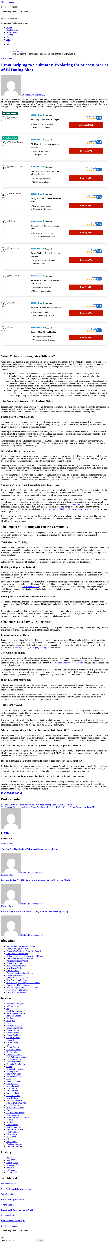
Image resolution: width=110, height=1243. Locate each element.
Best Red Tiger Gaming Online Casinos (23, 982)
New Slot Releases (14, 1100)
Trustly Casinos (12, 1132)
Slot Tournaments (13, 1127)
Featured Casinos (13, 1059)
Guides (9, 1066)
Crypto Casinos (12, 1047)
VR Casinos (11, 1141)
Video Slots (11, 1137)
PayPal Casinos (12, 1105)
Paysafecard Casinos (15, 1108)
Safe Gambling (12, 1115)
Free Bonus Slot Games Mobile (19, 958)
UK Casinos (11, 1134)
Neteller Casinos (13, 1095)
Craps (8, 1045)
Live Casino (11, 1088)
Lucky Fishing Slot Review (18, 949)
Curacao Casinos (13, 1049)
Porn (8, 39)
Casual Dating (12, 1042)
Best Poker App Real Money (18, 980)
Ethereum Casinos (14, 1054)
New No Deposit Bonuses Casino (20, 946)
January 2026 (12, 1162)
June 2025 (10, 1167)
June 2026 (10, 1160)
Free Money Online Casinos (18, 985)
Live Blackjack (12, 1086)
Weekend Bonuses (14, 1144)
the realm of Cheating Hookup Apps (67, 663)
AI (7, 44)
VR (8, 42)
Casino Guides (12, 1030)
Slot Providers (12, 1124)
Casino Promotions (14, 1033)
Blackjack (10, 1020)
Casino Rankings (13, 1035)
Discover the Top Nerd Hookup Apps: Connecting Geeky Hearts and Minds (35, 880)
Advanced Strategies (15, 1004)
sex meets (77, 504)
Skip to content (7, 2)
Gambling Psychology (15, 1064)
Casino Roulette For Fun (16, 975)
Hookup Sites (12, 30)
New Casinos (12, 1098)
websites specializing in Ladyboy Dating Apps (31, 647)
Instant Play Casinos (14, 1074)
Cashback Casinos (14, 1025)
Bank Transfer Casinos (15, 1013)
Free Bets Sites (12, 970)
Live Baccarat (12, 1083)
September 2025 (13, 1165)
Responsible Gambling (15, 1112)
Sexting (9, 35)
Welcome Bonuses (14, 1146)
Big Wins (10, 1018)
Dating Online (12, 1052)
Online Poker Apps (14, 963)
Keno (8, 1078)
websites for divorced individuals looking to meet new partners (69, 509)
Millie (27, 95)
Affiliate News (12, 1006)
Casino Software (13, 1037)
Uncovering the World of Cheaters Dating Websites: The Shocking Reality (34, 911)
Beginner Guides (13, 1016)
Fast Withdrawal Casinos (16, 1057)
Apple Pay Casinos (14, 1011)
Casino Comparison (14, 1028)
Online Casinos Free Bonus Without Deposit (25, 956)
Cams (8, 37)
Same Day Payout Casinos (17, 1117)
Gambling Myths (13, 1062)
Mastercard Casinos (14, 1093)
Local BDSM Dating (31, 586)
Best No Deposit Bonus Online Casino (22, 987)
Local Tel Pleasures (9, 7)
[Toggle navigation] (2, 16)
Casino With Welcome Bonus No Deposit (23, 951)
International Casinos (15, 1076)
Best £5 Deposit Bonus (16, 966)
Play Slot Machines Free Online (19, 973)
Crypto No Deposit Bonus (17, 978)
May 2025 (10, 1170)
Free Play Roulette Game (17, 990)
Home (9, 27)
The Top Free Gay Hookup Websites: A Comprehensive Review (30, 849)
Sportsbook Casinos (14, 1129)
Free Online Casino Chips (17, 953)
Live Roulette (12, 1091)
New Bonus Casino (14, 968)
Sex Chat (10, 1120)
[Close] (2, 1237)
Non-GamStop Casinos (16, 1103)
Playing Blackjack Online (17, 961)
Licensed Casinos (13, 1081)
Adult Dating (11, 32)
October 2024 (12, 1172)
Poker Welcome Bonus (16, 992)
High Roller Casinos (14, 1069)
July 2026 (10, 1158)
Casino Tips (11, 1040)
